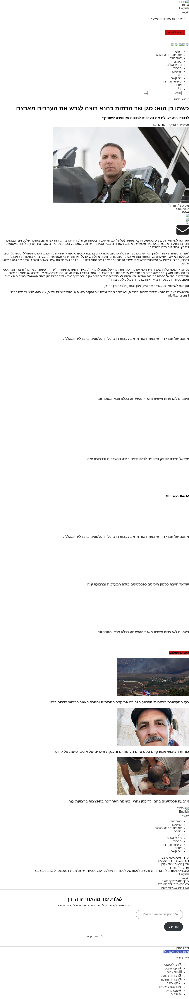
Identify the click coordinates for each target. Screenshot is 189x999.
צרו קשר (176, 78)
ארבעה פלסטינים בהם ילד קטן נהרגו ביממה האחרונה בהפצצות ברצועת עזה (128, 801)
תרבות (177, 68)
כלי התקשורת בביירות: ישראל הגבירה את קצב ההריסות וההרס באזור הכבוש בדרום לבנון (119, 702)
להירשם (173, 926)
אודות (185, 4)
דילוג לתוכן (182, 948)
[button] (180, 89)
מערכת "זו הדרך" (178, 125)
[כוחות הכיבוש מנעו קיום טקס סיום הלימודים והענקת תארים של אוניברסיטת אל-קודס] (153, 744)
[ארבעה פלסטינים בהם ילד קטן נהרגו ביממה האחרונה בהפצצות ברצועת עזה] (153, 794)
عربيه (185, 11)
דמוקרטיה (175, 58)
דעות (179, 74)
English (184, 8)
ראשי (178, 51)
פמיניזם (177, 71)
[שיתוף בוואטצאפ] (187, 45)
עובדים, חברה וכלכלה (168, 54)
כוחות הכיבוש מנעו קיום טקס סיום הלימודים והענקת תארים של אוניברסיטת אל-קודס (122, 752)
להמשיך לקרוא (94, 936)
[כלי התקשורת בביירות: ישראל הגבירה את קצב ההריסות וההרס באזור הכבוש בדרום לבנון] (153, 695)
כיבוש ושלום (174, 64)
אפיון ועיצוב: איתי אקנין (175, 864)
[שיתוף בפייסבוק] (183, 45)
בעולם (178, 61)
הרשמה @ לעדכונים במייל (168, 18)
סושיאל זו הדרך (172, 81)
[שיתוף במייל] (176, 45)
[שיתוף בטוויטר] (180, 45)
